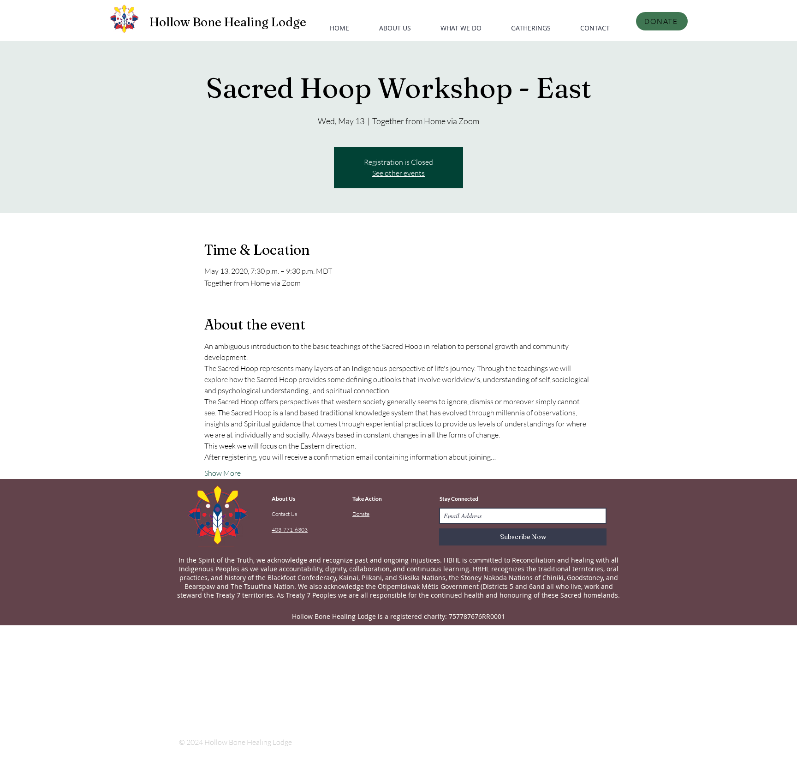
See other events (398, 173)
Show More (222, 473)
